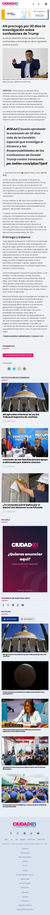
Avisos (25, 870)
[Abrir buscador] (38, 4)
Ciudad (25, 897)
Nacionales (25, 853)
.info (6, 839)
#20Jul (11, 129)
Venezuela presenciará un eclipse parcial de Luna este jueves (23, 693)
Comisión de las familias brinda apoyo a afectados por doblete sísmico (25, 461)
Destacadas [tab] (11, 619)
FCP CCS (31, 839)
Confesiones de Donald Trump (18, 355)
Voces (25, 865)
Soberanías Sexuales (25, 909)
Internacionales (25, 857)
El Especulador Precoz (25, 875)
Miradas (25, 892)
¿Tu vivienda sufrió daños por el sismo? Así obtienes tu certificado (23, 506)
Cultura (25, 861)
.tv (11, 839)
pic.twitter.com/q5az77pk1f (26, 164)
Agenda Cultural (25, 905)
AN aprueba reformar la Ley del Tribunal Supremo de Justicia (21, 416)
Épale (23, 839)
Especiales (25, 879)
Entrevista (25, 901)
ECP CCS (41, 839)
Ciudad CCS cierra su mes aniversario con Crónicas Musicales (24, 768)
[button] (25, 559)
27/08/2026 (10, 421)
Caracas (25, 848)
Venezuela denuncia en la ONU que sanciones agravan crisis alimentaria (22, 730)
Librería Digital (25, 883)
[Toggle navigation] (45, 4)
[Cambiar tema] (33, 4)
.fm (16, 839)
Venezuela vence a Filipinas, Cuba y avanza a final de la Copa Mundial (25, 806)
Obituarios (25, 887)
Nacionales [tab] (28, 619)
